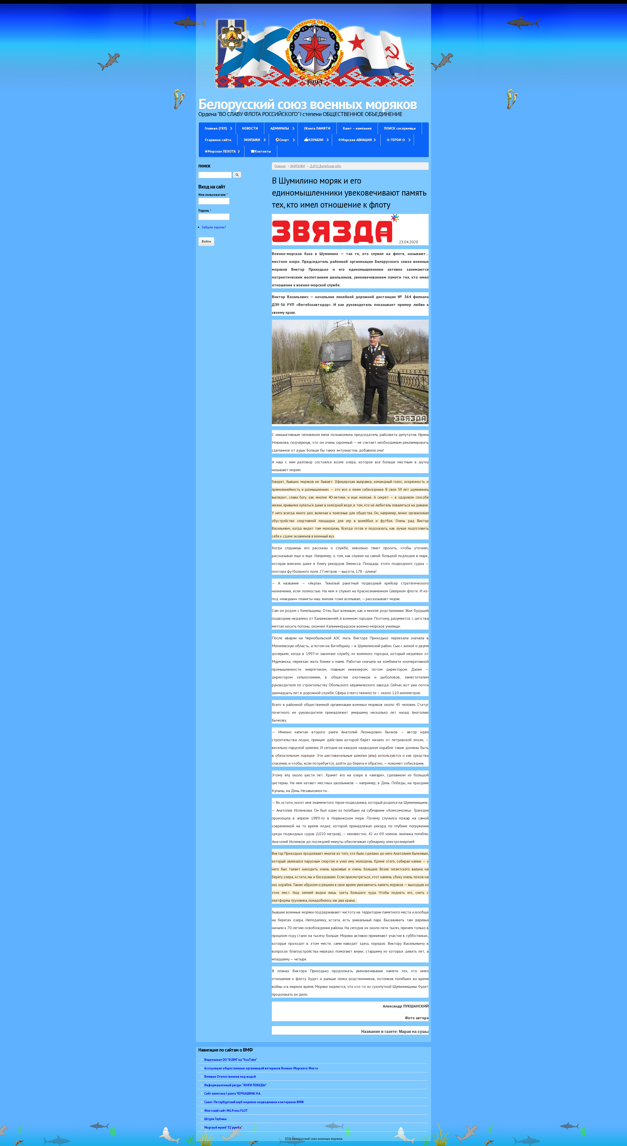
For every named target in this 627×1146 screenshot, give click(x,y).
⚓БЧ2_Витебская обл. (325, 166)
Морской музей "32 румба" (223, 1127)
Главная (280, 166)
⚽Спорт (282, 140)
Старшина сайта (218, 140)
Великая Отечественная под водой (230, 1076)
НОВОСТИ (250, 128)
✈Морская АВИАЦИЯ (355, 140)
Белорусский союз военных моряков (307, 103)
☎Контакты (261, 151)
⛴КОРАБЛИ (313, 140)
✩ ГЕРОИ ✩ (396, 140)
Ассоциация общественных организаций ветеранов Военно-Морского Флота (261, 1068)
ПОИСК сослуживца (400, 128)
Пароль (204, 211)
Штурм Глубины (215, 1119)
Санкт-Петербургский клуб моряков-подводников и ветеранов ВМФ (254, 1102)
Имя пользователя (213, 195)
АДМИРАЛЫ (279, 128)
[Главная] (313, 54)
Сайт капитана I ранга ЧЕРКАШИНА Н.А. (232, 1093)
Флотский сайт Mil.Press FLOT (226, 1110)
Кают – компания (357, 128)
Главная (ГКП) (216, 128)
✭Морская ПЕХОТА (220, 151)
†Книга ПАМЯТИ (317, 128)
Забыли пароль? (214, 227)
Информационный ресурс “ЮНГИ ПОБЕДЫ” (235, 1085)
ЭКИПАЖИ (252, 140)
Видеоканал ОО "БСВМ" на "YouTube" (230, 1060)
